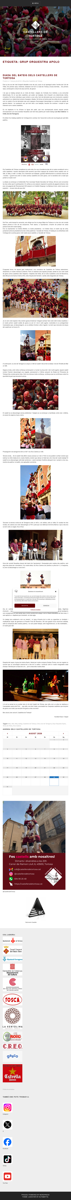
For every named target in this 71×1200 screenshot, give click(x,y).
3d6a (9, 724)
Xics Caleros (17, 726)
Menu (36, 3)
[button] (56, 591)
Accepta (25, 605)
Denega (46, 605)
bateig (20, 724)
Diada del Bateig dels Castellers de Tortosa (30, 77)
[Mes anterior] (7, 733)
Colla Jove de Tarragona (44, 724)
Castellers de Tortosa (29, 724)
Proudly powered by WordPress (35, 1195)
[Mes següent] (63, 733)
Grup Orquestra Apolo (59, 724)
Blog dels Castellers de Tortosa (32, 81)
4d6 (13, 724)
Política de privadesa (35, 609)
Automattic (43, 1197)
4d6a (16, 724)
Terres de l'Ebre (7, 726)
